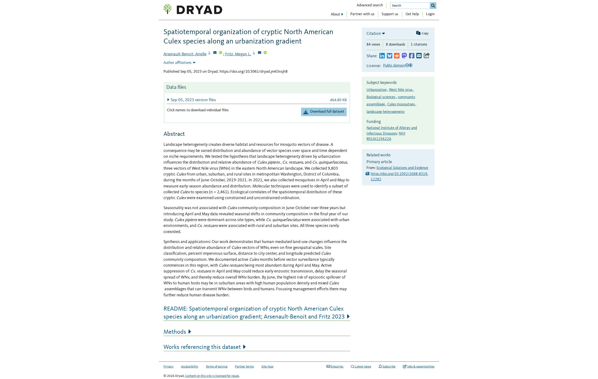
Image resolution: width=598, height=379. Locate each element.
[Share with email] (419, 56)
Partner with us (362, 14)
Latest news (363, 366)
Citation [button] (374, 34)
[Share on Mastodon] (404, 56)
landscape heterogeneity (386, 112)
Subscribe (388, 366)
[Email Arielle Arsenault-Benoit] (215, 53)
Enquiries (337, 366)
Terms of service (217, 366)
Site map (267, 366)
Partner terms (244, 366)
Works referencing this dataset (202, 347)
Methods (175, 332)
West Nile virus (401, 90)
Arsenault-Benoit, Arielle (185, 54)
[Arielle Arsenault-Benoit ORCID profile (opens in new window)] (220, 53)
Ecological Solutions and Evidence (402, 168)
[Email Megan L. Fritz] (259, 53)
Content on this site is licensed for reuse (212, 376)
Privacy (169, 366)
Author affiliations (178, 63)
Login (430, 14)
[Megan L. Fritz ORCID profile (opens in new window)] (265, 53)
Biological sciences (381, 97)
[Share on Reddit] (396, 56)
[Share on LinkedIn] (382, 56)
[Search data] (433, 5)
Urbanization (377, 90)
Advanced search (370, 5)
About (335, 14)
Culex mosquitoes (401, 104)
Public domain (394, 66)
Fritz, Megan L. (238, 54)
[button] (257, 100)
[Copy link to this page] (427, 56)
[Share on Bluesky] (389, 56)
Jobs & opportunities (420, 366)
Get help (412, 14)
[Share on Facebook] (411, 56)
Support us (390, 14)
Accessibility (189, 366)
